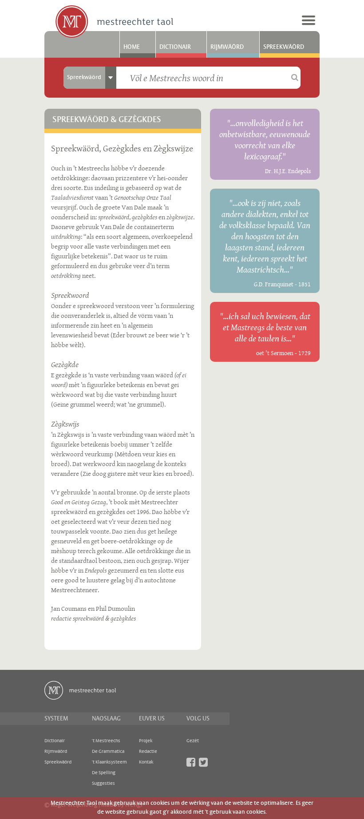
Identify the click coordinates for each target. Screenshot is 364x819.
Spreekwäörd (283, 47)
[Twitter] (203, 762)
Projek (145, 741)
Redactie (148, 751)
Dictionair (175, 47)
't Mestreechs (106, 741)
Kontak (146, 762)
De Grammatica (108, 751)
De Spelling (103, 772)
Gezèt (192, 741)
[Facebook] (190, 762)
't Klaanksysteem (109, 762)
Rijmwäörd (227, 47)
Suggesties (103, 783)
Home (131, 47)
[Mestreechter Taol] (114, 22)
